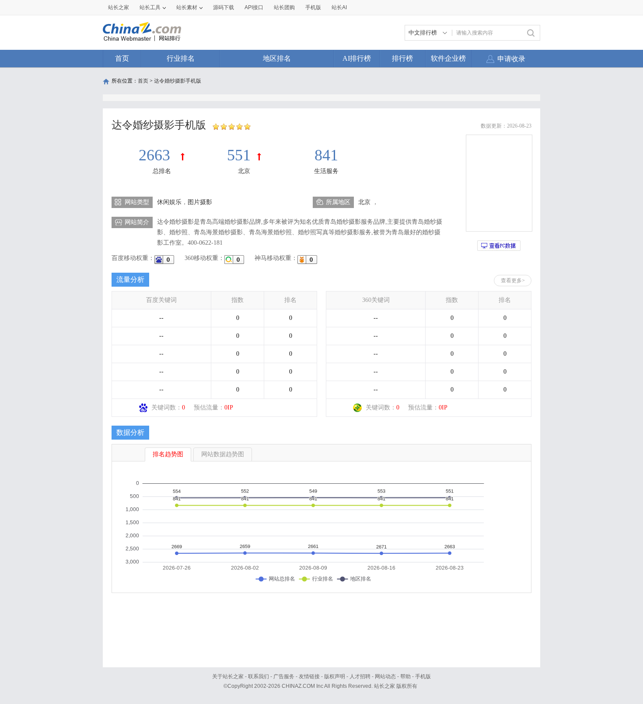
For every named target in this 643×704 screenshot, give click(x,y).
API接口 (254, 7)
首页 (122, 58)
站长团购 (284, 7)
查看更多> (513, 280)
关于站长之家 (228, 676)
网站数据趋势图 (222, 454)
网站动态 (385, 676)
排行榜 (402, 58)
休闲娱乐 (169, 202)
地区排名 (277, 58)
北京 (244, 171)
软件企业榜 (448, 58)
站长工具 (150, 7)
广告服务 (283, 676)
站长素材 (186, 7)
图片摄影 (200, 202)
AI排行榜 (356, 58)
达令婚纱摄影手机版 (177, 81)
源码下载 (223, 7)
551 (239, 155)
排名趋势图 (168, 454)
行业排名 (181, 58)
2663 (156, 155)
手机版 (423, 676)
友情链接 (309, 676)
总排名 (162, 171)
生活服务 (326, 171)
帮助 (405, 676)
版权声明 (334, 676)
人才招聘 (359, 676)
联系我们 (258, 676)
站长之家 (118, 7)
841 (326, 155)
